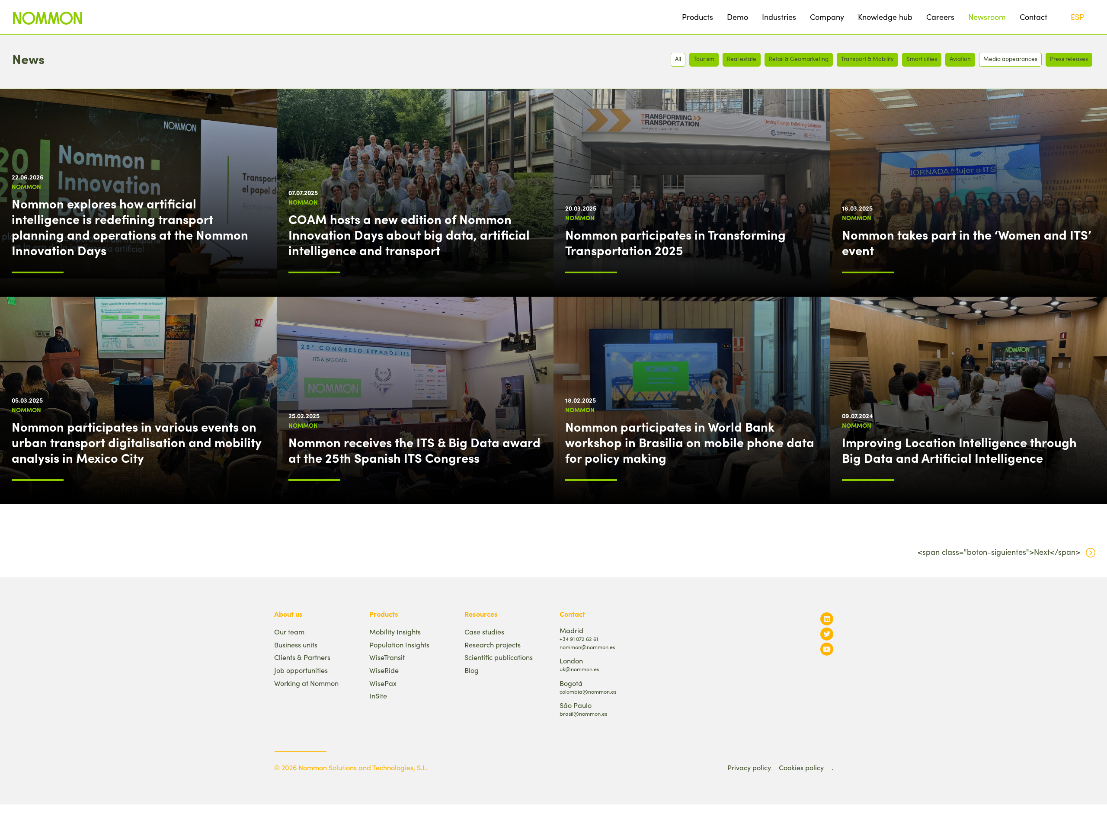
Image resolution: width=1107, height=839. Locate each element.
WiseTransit (387, 657)
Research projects (492, 644)
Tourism (704, 58)
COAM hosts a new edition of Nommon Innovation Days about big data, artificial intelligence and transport (409, 234)
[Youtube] (826, 648)
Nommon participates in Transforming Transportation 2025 (675, 242)
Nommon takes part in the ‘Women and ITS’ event (966, 242)
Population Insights (399, 644)
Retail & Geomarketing (799, 58)
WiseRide (384, 670)
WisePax (383, 683)
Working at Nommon (306, 683)
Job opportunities (301, 670)
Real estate (741, 58)
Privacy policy (749, 767)
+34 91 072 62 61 (579, 638)
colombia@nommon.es (588, 691)
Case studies (484, 631)
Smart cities (921, 58)
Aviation (960, 58)
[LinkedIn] (826, 618)
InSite (378, 695)
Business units (295, 644)
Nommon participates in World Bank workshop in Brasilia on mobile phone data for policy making (689, 442)
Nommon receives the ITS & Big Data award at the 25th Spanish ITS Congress (414, 449)
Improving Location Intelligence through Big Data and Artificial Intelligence (959, 449)
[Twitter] (826, 633)
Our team (289, 631)
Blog (471, 670)
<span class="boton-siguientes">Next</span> (999, 552)
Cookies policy (801, 767)
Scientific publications (498, 657)
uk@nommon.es (579, 668)
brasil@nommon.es (583, 713)
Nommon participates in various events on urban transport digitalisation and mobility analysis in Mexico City (137, 442)
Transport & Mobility (867, 58)
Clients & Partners (302, 657)
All (678, 58)
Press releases (1069, 58)
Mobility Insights (395, 631)
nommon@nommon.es (587, 646)
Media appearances (1010, 58)
